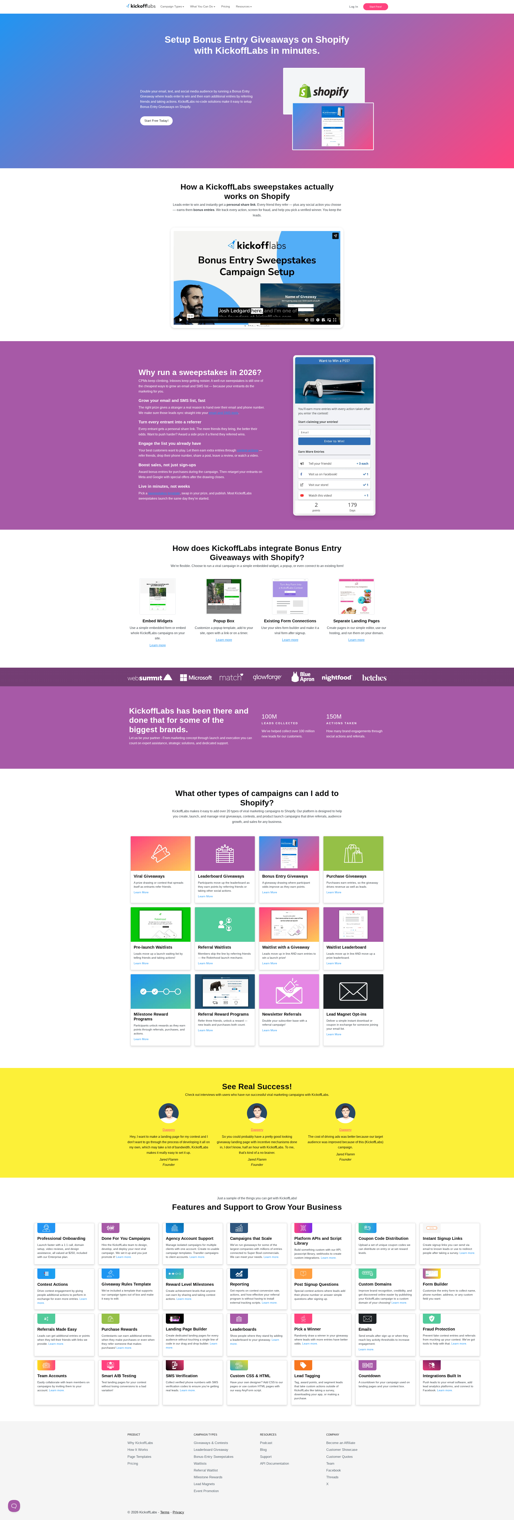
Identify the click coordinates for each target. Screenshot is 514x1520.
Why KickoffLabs (140, 1443)
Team (330, 1463)
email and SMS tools (223, 413)
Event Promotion (206, 1491)
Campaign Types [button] (171, 6)
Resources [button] (243, 6)
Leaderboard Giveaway (211, 1450)
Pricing (225, 6)
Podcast (266, 1443)
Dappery (169, 1130)
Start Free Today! (156, 120)
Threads (332, 1477)
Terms (164, 1512)
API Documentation (274, 1463)
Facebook (333, 1470)
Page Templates (139, 1457)
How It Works (137, 1450)
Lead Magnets (204, 1484)
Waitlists (200, 1463)
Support (266, 1457)
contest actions (247, 450)
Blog (263, 1450)
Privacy (178, 1512)
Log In (353, 6)
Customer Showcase (341, 1450)
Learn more (158, 645)
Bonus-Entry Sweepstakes (214, 1457)
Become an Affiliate (340, 1443)
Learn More (141, 892)
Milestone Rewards (208, 1477)
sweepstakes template (164, 493)
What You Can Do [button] (201, 6)
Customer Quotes (339, 1457)
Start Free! (375, 6)
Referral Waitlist (206, 1470)
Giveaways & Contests (211, 1443)
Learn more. (124, 1256)
